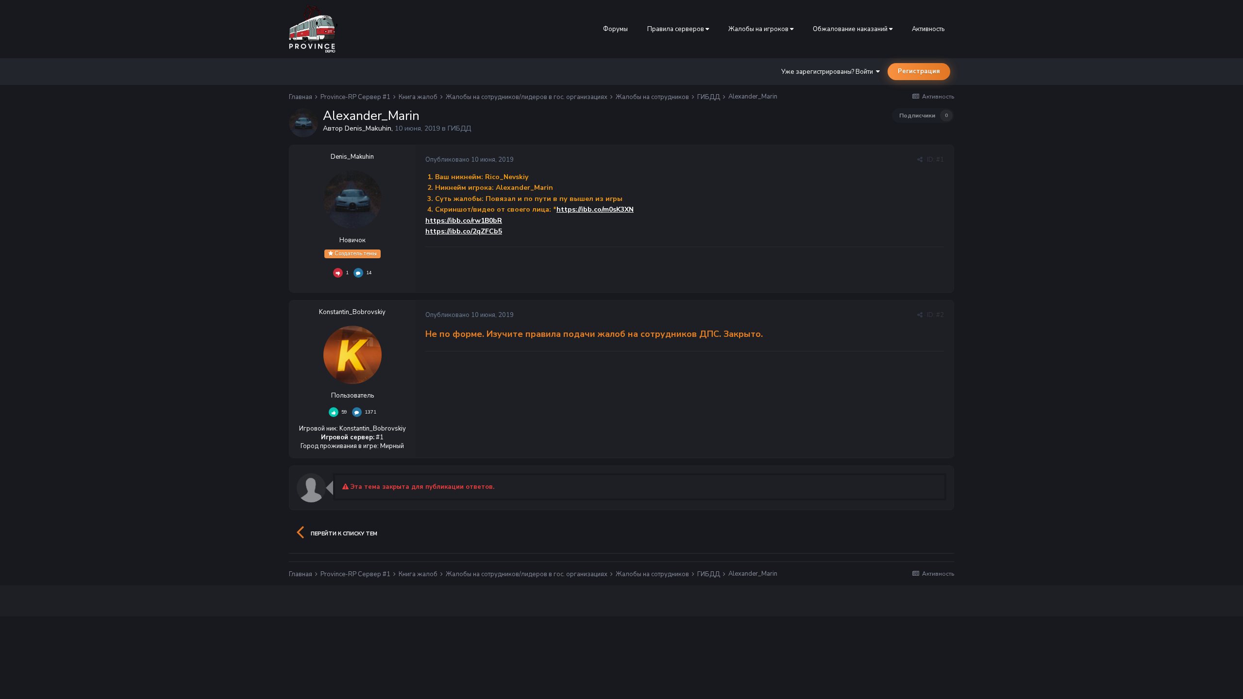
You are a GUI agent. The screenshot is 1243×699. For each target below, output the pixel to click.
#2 (940, 315)
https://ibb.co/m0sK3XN (595, 209)
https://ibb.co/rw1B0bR (463, 220)
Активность (928, 29)
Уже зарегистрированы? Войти (828, 71)
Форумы (615, 29)
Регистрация (919, 71)
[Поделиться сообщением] (920, 159)
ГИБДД (459, 128)
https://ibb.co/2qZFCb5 (463, 231)
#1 (940, 159)
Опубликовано (469, 159)
